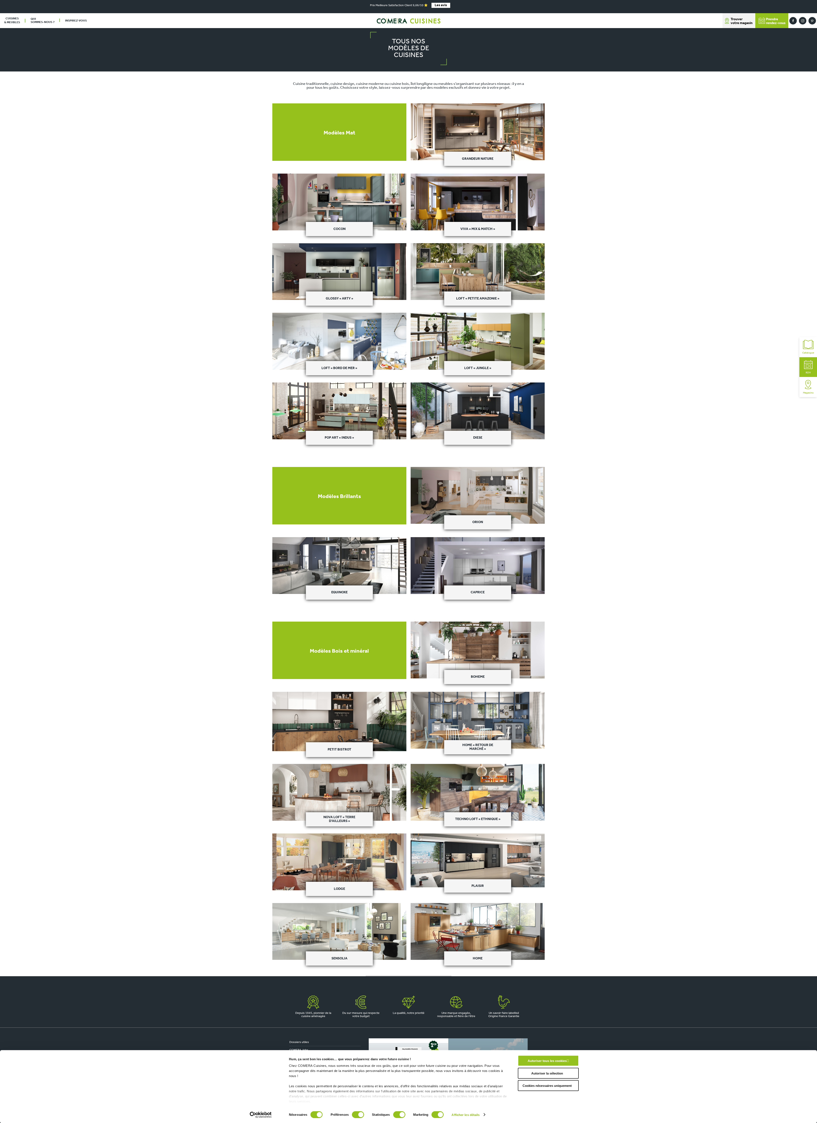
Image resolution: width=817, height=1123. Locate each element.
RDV (808, 372)
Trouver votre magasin (742, 21)
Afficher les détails (465, 1114)
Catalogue (808, 353)
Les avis (441, 5)
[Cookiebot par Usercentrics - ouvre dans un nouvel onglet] (260, 1115)
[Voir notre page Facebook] (793, 20)
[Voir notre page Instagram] (802, 20)
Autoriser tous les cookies (547, 1061)
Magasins (808, 393)
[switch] (358, 1114)
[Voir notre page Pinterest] (812, 20)
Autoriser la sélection (547, 1073)
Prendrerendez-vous (776, 21)
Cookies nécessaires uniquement (547, 1085)
